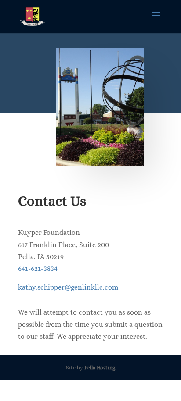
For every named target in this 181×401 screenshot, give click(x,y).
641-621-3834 (38, 268)
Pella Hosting (99, 368)
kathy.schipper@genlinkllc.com (68, 287)
